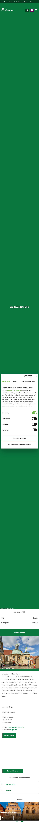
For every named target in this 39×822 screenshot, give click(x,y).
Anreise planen (9, 736)
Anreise (8, 790)
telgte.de (13, 730)
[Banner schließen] (36, 376)
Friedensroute (12, 1)
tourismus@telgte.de (16, 727)
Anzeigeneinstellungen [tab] (27, 381)
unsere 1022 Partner (14, 390)
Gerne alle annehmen (19, 438)
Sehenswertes (7, 818)
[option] (19, 652)
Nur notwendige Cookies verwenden (19, 444)
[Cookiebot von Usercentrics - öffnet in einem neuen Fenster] (24, 376)
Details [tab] (15, 381)
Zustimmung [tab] (6, 381)
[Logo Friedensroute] (7, 10)
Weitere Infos (10, 784)
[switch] (34, 418)
